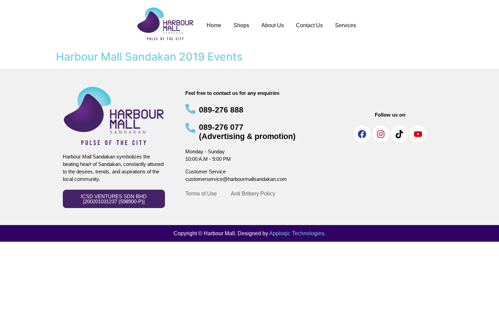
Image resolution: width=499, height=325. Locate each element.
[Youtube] (418, 133)
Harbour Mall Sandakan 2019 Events (149, 56)
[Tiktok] (399, 133)
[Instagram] (380, 133)
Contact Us (309, 25)
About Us (272, 25)
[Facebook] (362, 133)
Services (345, 25)
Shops (241, 25)
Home (214, 25)
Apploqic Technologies (296, 233)
